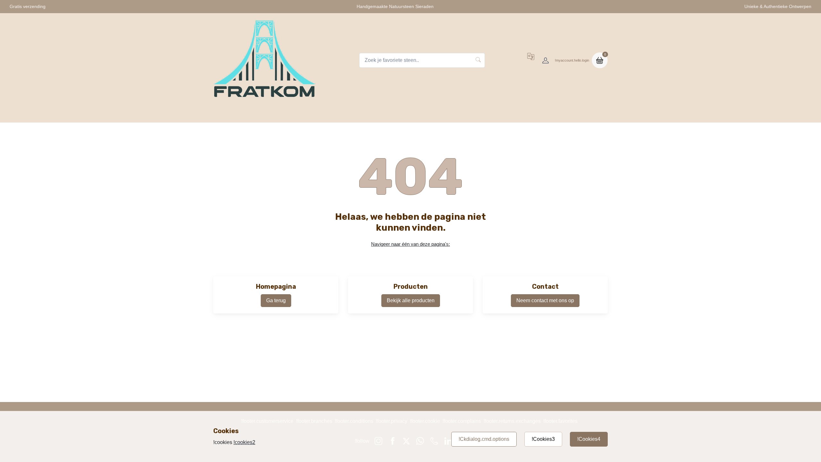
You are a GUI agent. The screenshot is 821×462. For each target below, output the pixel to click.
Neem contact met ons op (545, 300)
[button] (530, 60)
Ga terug (276, 300)
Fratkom (273, 114)
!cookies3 (543, 439)
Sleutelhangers (340, 114)
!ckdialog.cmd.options (484, 439)
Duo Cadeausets (498, 114)
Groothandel (543, 114)
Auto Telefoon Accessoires (437, 114)
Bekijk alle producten (411, 300)
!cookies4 (588, 439)
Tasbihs (302, 114)
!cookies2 (244, 442)
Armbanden (382, 114)
